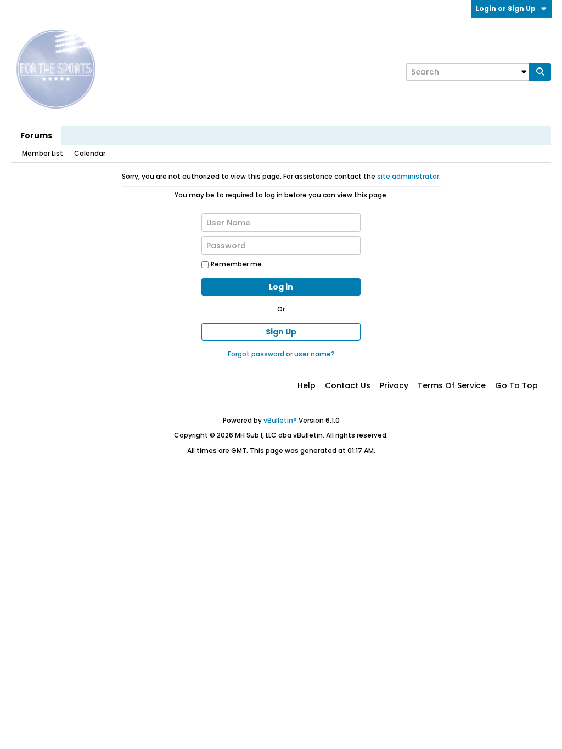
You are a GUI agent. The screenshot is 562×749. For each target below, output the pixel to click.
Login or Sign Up (506, 8)
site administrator (408, 176)
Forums (36, 135)
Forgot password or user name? (281, 354)
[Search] (540, 72)
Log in (281, 286)
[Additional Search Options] (524, 72)
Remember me (236, 264)
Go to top (516, 385)
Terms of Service (452, 385)
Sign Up (281, 331)
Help (306, 385)
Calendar (89, 153)
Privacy (394, 385)
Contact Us (347, 385)
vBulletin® (280, 420)
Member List (42, 153)
